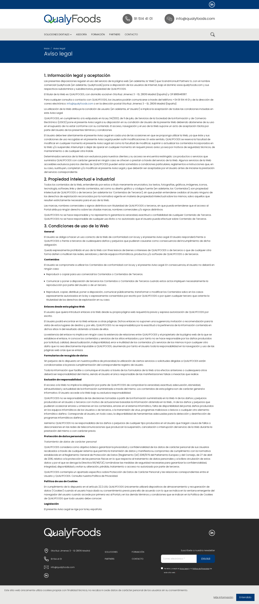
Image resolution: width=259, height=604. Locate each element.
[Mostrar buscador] (212, 35)
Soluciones (111, 551)
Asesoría (81, 34)
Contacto (131, 34)
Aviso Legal (184, 568)
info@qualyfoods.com (195, 18)
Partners (114, 34)
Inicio (47, 48)
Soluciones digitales (57, 34)
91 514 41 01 (143, 18)
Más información (223, 597)
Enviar (205, 559)
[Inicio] (72, 19)
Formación (98, 34)
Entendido (245, 597)
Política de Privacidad (200, 568)
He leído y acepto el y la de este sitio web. (188, 570)
